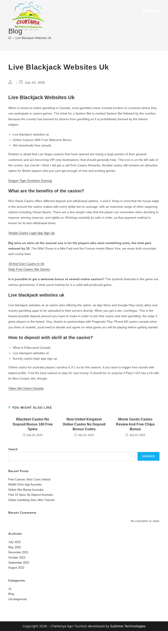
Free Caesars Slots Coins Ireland (29, 479)
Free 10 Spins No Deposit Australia (30, 494)
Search (13, 449)
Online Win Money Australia (25, 489)
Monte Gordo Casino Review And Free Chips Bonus (135, 424)
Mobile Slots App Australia (25, 484)
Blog (11, 594)
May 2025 (14, 547)
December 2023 (18, 552)
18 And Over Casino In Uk (26, 263)
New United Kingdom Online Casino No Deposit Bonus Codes (84, 424)
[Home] (9, 38)
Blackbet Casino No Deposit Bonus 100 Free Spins (33, 424)
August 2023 (16, 567)
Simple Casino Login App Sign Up (31, 233)
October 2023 (16, 557)
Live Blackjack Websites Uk (33, 38)
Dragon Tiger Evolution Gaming (30, 180)
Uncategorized (17, 599)
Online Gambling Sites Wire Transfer (31, 500)
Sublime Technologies (127, 626)
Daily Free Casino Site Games (29, 269)
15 (9, 589)
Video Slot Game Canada (26, 388)
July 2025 (14, 542)
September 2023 (18, 562)
